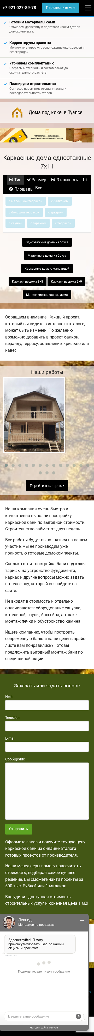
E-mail (10, 738)
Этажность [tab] (66, 179)
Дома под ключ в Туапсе (55, 112)
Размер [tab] (38, 179)
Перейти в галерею (46, 486)
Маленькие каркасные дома (47, 295)
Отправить (18, 829)
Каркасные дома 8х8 (27, 281)
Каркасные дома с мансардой (47, 268)
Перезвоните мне (60, 7)
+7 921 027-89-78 (19, 7)
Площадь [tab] (23, 189)
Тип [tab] (17, 179)
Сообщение (15, 759)
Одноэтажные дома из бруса (47, 242)
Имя (9, 696)
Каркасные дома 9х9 (66, 281)
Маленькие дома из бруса (47, 255)
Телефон (12, 717)
